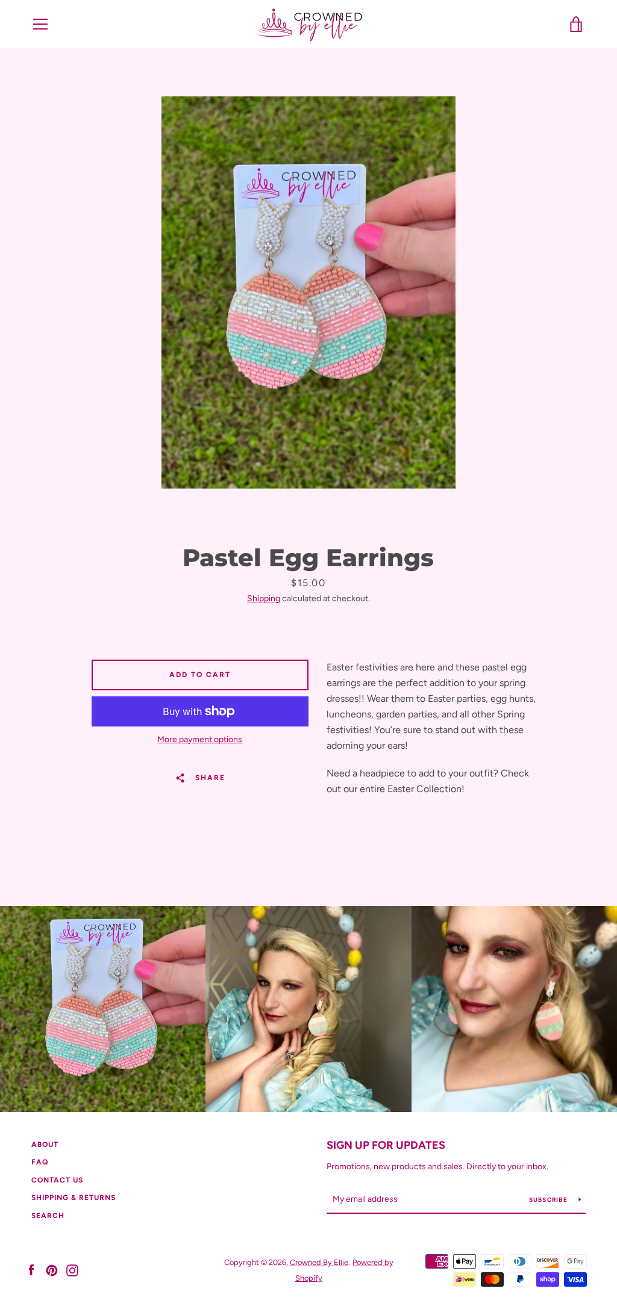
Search (47, 1215)
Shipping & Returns (73, 1197)
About (44, 1144)
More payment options (199, 739)
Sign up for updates (386, 1145)
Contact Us (57, 1180)
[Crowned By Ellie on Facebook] (31, 1269)
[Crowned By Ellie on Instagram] (72, 1269)
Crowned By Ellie (319, 1262)
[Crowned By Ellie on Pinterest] (52, 1269)
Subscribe (549, 1200)
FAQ (39, 1162)
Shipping (263, 598)
